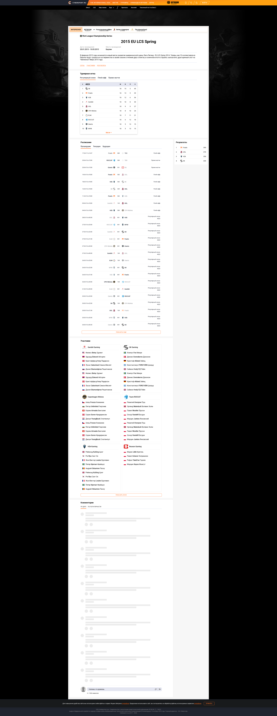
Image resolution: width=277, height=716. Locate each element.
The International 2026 (100, 3)
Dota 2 (88, 7)
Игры (151, 3)
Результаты (101, 65)
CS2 (94, 7)
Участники (91, 65)
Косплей (133, 7)
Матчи (115, 3)
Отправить (160, 689)
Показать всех (121, 495)
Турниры (124, 3)
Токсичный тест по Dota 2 (148, 7)
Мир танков (102, 7)
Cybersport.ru (124, 713)
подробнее (125, 703)
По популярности (94, 506)
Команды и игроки (139, 3)
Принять (209, 703)
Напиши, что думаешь (96, 689)
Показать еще (121, 332)
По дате (83, 506)
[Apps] (185, 2)
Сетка (82, 65)
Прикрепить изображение (155, 689)
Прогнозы (124, 7)
